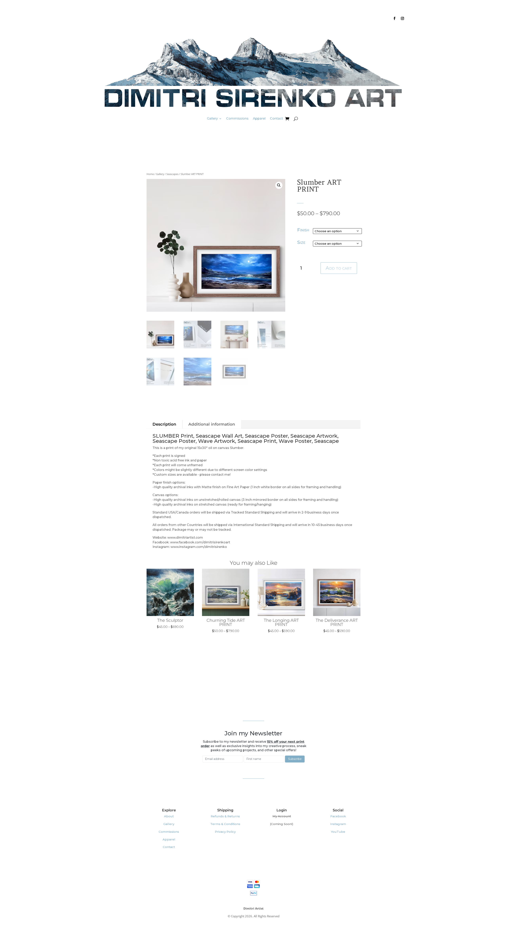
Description (164, 424)
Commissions (237, 118)
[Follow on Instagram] (402, 18)
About (169, 816)
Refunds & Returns (225, 816)
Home (150, 174)
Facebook (338, 816)
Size (301, 242)
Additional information (211, 424)
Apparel (259, 118)
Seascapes (172, 174)
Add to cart (339, 268)
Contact (276, 118)
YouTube (338, 832)
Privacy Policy (225, 832)
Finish (303, 230)
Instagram (338, 824)
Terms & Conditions (225, 824)
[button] (278, 185)
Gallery (212, 118)
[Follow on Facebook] (394, 18)
